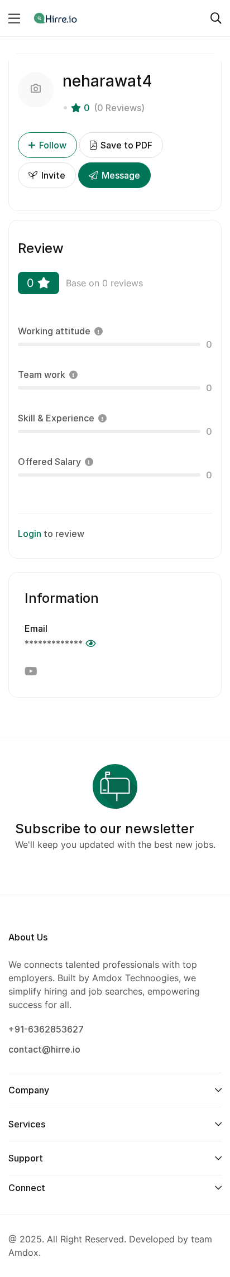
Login (29, 533)
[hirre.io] (56, 17)
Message (119, 175)
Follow (52, 145)
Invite (52, 175)
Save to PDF (125, 145)
